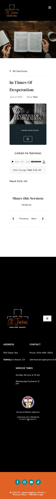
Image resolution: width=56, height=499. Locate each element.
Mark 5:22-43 (34, 170)
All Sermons (19, 71)
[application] (25, 162)
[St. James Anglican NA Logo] (28, 416)
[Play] (12, 161)
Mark (35, 97)
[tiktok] (38, 482)
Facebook (26, 205)
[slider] (37, 161)
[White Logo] (18, 308)
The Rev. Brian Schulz (30, 130)
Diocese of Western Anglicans (28, 412)
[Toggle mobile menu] (50, 7)
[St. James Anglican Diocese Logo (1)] (28, 396)
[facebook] (17, 482)
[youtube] (31, 482)
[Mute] (32, 161)
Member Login (36, 494)
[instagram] (24, 482)
